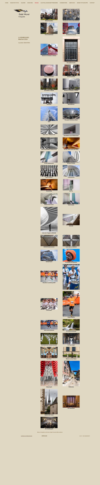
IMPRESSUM (44, 435)
